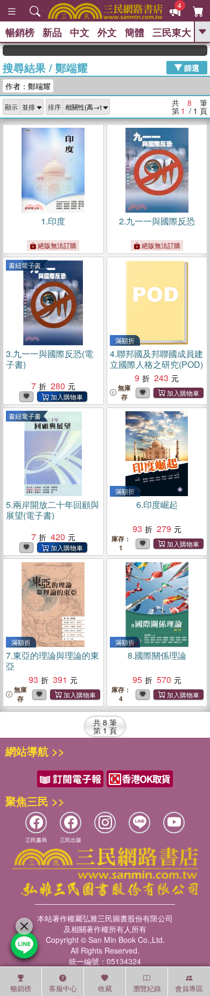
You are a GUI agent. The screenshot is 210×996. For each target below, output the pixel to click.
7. (52, 660)
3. (49, 358)
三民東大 (171, 32)
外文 (107, 32)
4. (156, 358)
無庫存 (124, 392)
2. (157, 221)
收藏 (105, 988)
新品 (52, 32)
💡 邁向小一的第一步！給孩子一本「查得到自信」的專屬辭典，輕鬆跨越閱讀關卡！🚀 (202, 50)
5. (52, 509)
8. (157, 655)
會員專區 (189, 988)
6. (157, 504)
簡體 (134, 32)
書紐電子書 (25, 265)
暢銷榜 (19, 32)
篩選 (190, 67)
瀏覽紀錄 (147, 988)
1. (53, 221)
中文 (79, 32)
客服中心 (63, 988)
